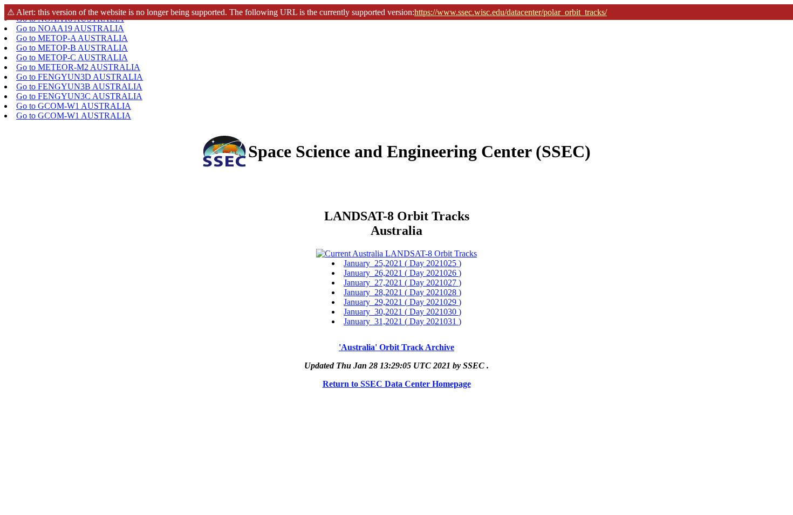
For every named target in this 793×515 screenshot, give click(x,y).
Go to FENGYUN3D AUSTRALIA (79, 76)
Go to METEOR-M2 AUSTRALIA (78, 67)
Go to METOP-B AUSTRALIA (72, 47)
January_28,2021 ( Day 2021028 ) (402, 292)
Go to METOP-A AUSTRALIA (72, 38)
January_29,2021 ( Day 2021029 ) (402, 302)
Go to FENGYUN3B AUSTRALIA (79, 86)
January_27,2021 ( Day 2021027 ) (402, 282)
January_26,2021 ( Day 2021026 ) (402, 272)
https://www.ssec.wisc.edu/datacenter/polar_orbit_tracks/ (510, 12)
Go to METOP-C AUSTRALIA (72, 57)
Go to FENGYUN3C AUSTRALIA (79, 96)
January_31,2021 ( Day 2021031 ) (402, 321)
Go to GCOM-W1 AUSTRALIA (73, 105)
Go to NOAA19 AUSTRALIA (70, 28)
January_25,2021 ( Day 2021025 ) (402, 263)
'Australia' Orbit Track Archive (396, 347)
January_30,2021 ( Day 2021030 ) (402, 311)
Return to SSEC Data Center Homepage (397, 383)
